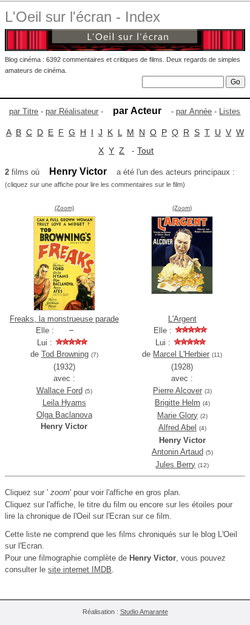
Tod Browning (65, 354)
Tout (145, 150)
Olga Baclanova (64, 414)
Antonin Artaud (177, 451)
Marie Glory (177, 415)
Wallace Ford (59, 390)
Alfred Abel (177, 427)
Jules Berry (175, 464)
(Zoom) (64, 207)
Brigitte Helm (177, 402)
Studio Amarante (144, 611)
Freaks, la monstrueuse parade (64, 318)
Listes (229, 111)
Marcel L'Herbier (181, 354)
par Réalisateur (72, 111)
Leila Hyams (64, 402)
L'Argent (182, 318)
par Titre (23, 111)
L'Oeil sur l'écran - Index (82, 16)
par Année (194, 111)
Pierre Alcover (177, 390)
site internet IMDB (80, 569)
